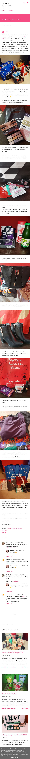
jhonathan (8, 594)
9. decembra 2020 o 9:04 (17, 594)
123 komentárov (11, 667)
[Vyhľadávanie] (24, 2)
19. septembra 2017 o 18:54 (21, 574)
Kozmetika (14, 528)
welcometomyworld (10, 547)
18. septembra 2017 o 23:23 (17, 559)
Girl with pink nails (10, 563)
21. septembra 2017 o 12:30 (22, 584)
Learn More (13, 757)
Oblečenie (4, 530)
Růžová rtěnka (15, 581)
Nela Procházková (10, 574)
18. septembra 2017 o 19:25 (17, 542)
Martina (8, 542)
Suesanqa (6, 2)
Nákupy (20, 528)
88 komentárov (11, 708)
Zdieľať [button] (4, 532)
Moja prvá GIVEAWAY (9, 694)
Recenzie (11, 10)
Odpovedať (9, 556)
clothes (24, 596)
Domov (3, 10)
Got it (19, 757)
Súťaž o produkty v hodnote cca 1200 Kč (14, 735)
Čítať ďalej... (25, 667)
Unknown (8, 559)
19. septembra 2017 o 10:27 (22, 550)
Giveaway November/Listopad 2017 (12, 652)
